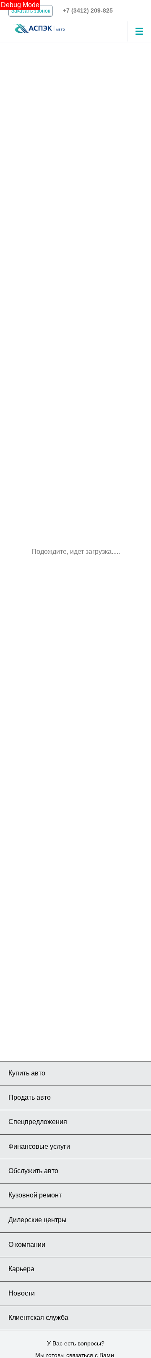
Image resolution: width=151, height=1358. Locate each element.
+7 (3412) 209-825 (88, 10)
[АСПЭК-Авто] (38, 28)
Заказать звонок (30, 11)
